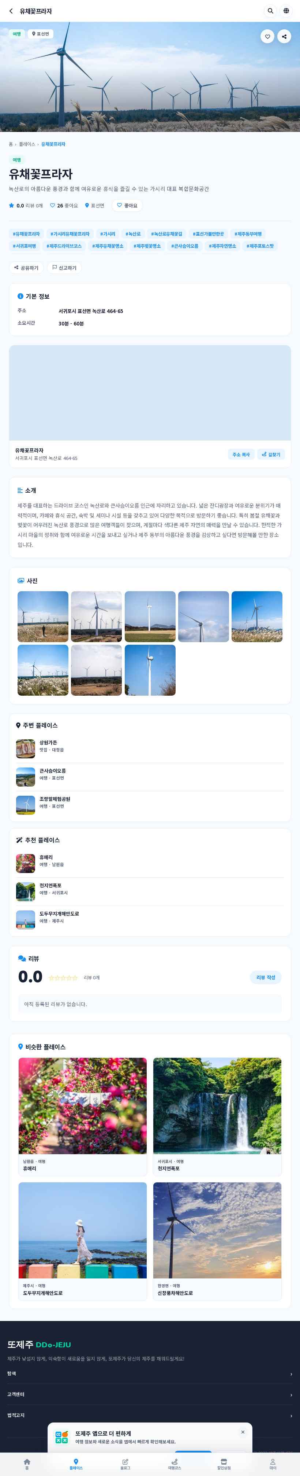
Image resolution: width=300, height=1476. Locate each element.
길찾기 (274, 454)
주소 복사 (241, 454)
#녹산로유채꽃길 (166, 234)
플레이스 (27, 144)
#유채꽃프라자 (26, 234)
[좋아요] (267, 36)
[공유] (284, 36)
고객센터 (150, 1394)
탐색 (150, 1373)
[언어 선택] (286, 11)
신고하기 (67, 267)
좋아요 (131, 205)
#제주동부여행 (248, 234)
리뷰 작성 (265, 977)
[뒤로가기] (11, 11)
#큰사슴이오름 (184, 246)
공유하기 (29, 267)
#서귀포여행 (24, 246)
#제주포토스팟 (260, 246)
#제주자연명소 (222, 246)
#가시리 (107, 234)
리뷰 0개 (29, 205)
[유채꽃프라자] (43, 616)
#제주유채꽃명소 (107, 246)
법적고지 (150, 1415)
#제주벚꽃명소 (147, 246)
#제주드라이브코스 (64, 246)
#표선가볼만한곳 (208, 234)
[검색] (270, 11)
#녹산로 (132, 234)
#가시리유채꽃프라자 (70, 234)
